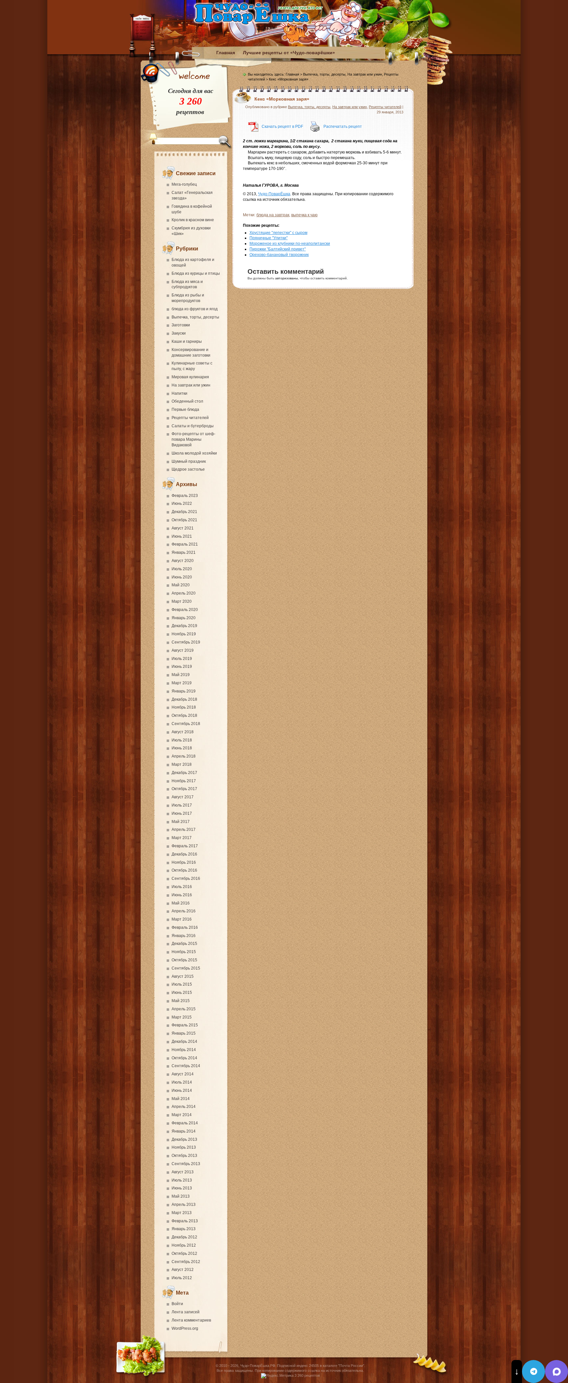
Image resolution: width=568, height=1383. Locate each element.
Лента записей (186, 1312)
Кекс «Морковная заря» (281, 99)
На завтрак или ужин (191, 385)
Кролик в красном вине (193, 220)
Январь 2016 (184, 935)
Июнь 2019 (182, 666)
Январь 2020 (184, 618)
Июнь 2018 (182, 748)
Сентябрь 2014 (186, 1066)
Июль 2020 (182, 569)
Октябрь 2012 (184, 1253)
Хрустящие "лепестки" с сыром (278, 232)
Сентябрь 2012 (186, 1261)
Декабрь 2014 (184, 1041)
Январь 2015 (184, 1033)
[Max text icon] (556, 1371)
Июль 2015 (182, 984)
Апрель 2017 (184, 829)
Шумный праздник (189, 461)
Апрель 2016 (184, 911)
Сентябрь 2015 (186, 968)
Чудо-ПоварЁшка (274, 194)
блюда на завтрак (272, 215)
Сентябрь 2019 (186, 642)
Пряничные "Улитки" (268, 238)
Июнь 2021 (182, 536)
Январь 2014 (184, 1131)
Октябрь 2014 (184, 1058)
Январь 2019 (184, 691)
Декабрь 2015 (184, 943)
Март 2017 (182, 837)
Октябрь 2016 (184, 870)
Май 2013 (181, 1196)
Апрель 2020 (184, 593)
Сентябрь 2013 (186, 1163)
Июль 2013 (182, 1180)
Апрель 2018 (184, 756)
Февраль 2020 (185, 609)
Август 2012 (183, 1269)
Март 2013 (182, 1212)
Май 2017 (181, 821)
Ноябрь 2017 (184, 781)
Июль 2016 (182, 886)
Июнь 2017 (182, 813)
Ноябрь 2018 (184, 707)
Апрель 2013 (184, 1204)
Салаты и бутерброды (193, 426)
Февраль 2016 (185, 927)
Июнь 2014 (182, 1090)
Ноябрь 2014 (184, 1049)
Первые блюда (185, 409)
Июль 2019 (182, 658)
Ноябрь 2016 (184, 862)
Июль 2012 (182, 1278)
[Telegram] (533, 1371)
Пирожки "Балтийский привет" (277, 249)
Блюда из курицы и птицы (196, 273)
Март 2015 (182, 1017)
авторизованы (286, 278)
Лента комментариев (191, 1320)
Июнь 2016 (182, 895)
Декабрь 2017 (184, 772)
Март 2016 (182, 919)
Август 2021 (183, 528)
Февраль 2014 (185, 1123)
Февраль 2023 (185, 495)
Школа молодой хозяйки (194, 453)
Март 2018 (182, 764)
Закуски (179, 333)
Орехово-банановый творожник (279, 254)
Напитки (179, 393)
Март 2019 (182, 683)
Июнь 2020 (182, 577)
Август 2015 (183, 976)
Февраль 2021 (185, 544)
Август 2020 (183, 560)
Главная (225, 52)
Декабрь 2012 (184, 1237)
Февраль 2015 (185, 1025)
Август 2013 (183, 1172)
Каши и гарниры (187, 341)
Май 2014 (181, 1098)
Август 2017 (183, 797)
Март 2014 (182, 1115)
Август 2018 (183, 732)
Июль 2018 (182, 740)
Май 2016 (181, 903)
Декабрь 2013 (184, 1139)
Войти (177, 1303)
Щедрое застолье (188, 469)
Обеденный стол (187, 401)
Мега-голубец (184, 184)
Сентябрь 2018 (186, 723)
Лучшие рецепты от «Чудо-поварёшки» (289, 52)
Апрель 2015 (184, 1009)
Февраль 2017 (185, 846)
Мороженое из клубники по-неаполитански (289, 243)
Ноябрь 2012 (184, 1245)
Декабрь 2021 (184, 511)
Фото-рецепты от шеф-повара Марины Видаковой (193, 439)
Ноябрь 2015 (184, 951)
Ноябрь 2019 (184, 634)
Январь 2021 (184, 552)
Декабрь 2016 (184, 854)
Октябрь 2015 (184, 960)
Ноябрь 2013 (184, 1147)
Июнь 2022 (182, 503)
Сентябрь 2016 (186, 878)
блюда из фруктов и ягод (195, 309)
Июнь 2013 (182, 1188)
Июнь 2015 (182, 992)
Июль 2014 (182, 1082)
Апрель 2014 (184, 1106)
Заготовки (181, 325)
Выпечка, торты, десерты (195, 317)
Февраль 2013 (185, 1221)
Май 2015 (181, 1000)
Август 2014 (183, 1074)
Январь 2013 (184, 1229)
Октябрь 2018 (184, 715)
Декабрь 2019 (184, 625)
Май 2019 (181, 674)
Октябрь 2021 (184, 520)
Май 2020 (181, 585)
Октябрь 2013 (184, 1155)
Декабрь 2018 (184, 699)
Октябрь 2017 (184, 788)
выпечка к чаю (304, 215)
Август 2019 (183, 650)
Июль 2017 (182, 805)
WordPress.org (185, 1328)
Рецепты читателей (190, 417)
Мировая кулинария (190, 377)
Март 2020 (182, 601)
